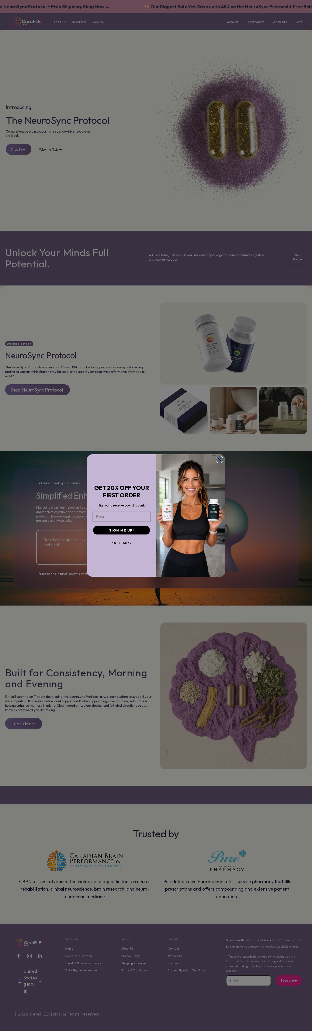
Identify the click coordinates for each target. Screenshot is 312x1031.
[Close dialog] (219, 459)
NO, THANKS (122, 542)
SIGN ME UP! (121, 530)
